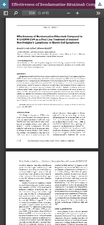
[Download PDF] (99, 4)
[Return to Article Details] (4, 4)
